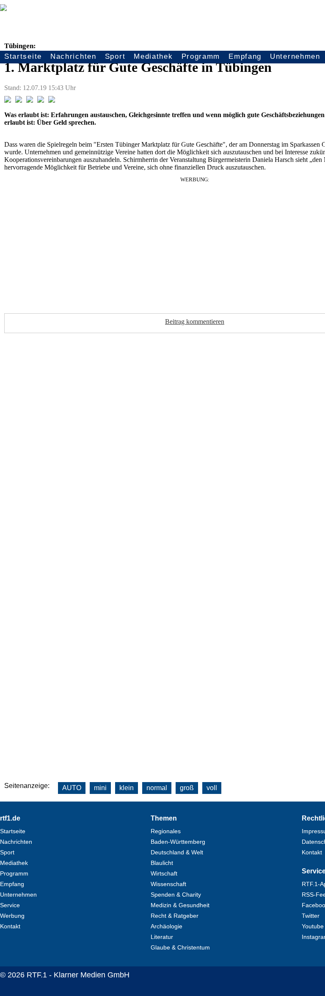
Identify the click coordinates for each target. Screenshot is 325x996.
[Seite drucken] (51, 100)
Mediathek (153, 56)
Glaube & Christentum (180, 947)
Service (10, 905)
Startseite (23, 56)
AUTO (71, 787)
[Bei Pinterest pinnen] (40, 100)
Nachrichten (73, 56)
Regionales (166, 831)
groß (187, 787)
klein (126, 787)
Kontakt (10, 926)
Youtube (313, 926)
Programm (201, 56)
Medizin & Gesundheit (180, 905)
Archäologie (166, 926)
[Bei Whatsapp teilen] (29, 100)
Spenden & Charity (176, 894)
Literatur (162, 936)
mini (100, 787)
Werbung (12, 915)
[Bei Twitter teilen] (18, 100)
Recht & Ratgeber (174, 915)
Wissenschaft (168, 884)
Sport (115, 56)
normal (156, 787)
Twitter (310, 915)
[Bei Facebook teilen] (7, 100)
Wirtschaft (164, 873)
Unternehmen (295, 56)
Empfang (245, 56)
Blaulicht (162, 862)
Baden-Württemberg (178, 841)
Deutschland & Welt (177, 852)
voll (212, 787)
